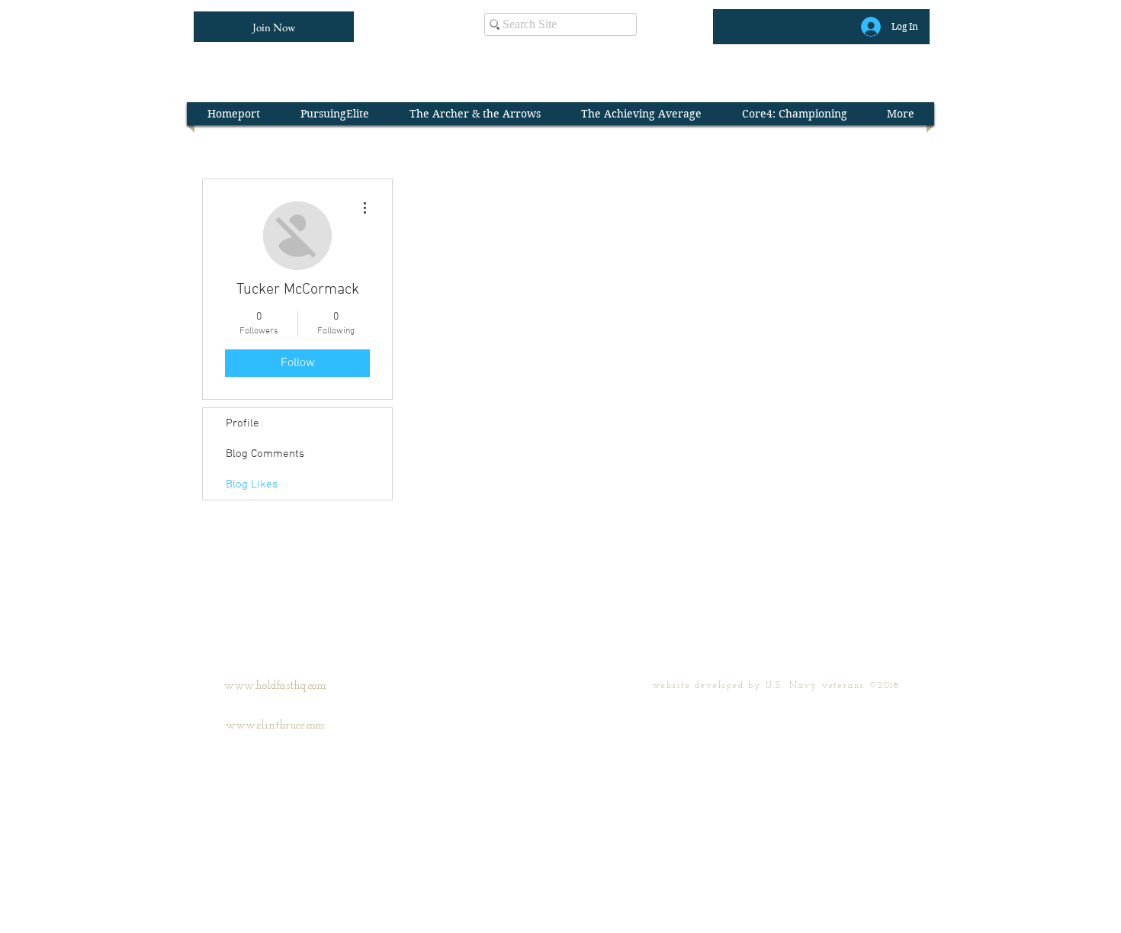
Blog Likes (252, 484)
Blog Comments (265, 454)
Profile (242, 423)
